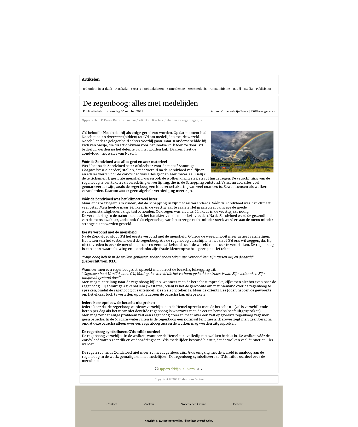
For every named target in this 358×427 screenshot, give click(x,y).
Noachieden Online (193, 404)
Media (248, 89)
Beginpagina (94, 66)
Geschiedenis (197, 89)
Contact (111, 404)
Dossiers (156, 66)
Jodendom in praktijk (97, 89)
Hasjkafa (121, 89)
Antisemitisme (220, 89)
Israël (237, 89)
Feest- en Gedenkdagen (147, 89)
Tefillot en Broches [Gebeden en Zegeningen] (168, 120)
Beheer (237, 404)
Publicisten (263, 89)
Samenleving (176, 89)
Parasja (182, 66)
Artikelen (130, 66)
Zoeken (149, 404)
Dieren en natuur (124, 120)
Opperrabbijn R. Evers (97, 120)
